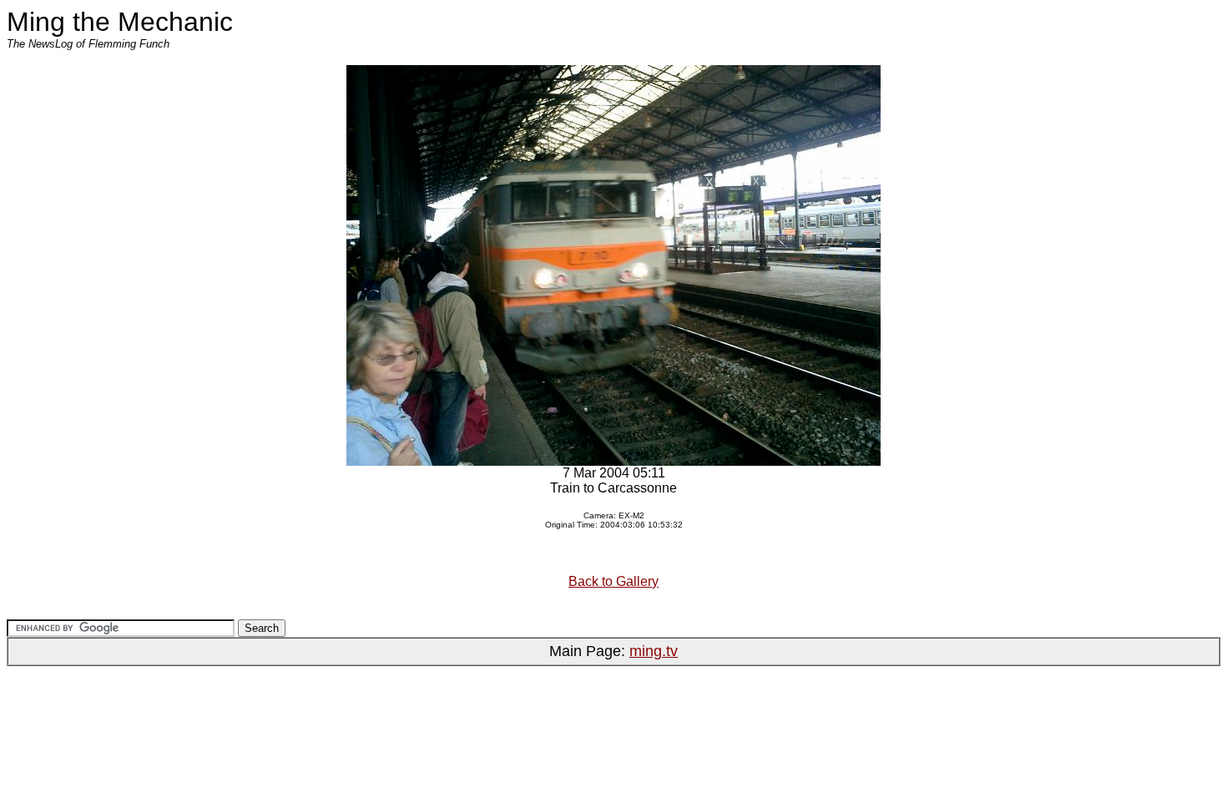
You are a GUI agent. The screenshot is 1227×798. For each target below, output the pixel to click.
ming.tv (653, 651)
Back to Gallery (613, 581)
